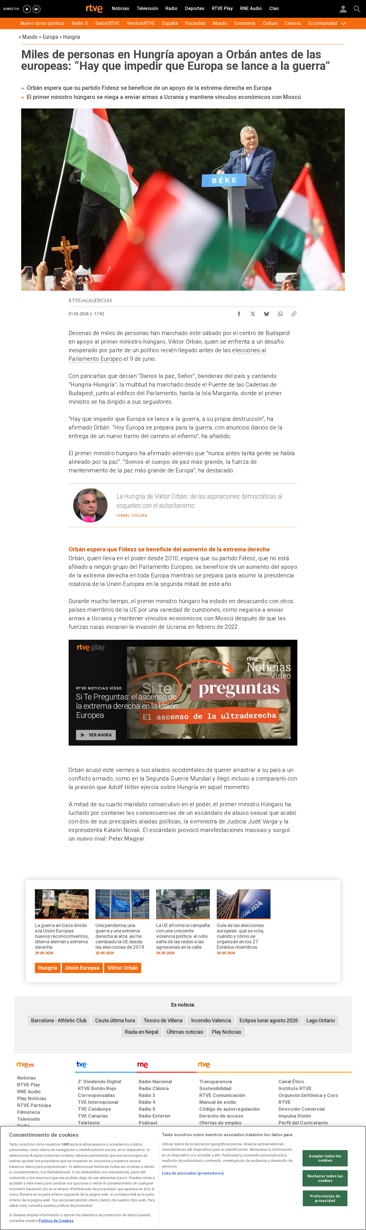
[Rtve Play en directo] (26, 9)
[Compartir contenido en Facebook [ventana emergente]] (239, 312)
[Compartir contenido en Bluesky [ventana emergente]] (266, 312)
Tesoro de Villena (163, 1020)
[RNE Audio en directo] (36, 9)
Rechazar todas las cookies (325, 1178)
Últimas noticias (185, 1032)
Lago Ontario (321, 1020)
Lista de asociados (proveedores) (193, 1173)
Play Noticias (226, 1032)
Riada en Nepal (141, 1032)
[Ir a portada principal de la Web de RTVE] (44, 1064)
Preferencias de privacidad (325, 1198)
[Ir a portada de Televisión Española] (105, 1066)
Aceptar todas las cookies (325, 1158)
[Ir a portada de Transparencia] (274, 1066)
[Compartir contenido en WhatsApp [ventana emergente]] (280, 312)
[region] (183, 1178)
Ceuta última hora (115, 1020)
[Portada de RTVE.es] (94, 9)
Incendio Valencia (211, 1020)
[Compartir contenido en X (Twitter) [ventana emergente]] (253, 312)
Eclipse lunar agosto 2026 (269, 1020)
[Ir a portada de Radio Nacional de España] (166, 1066)
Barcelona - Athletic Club (59, 1020)
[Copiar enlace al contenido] (294, 312)
